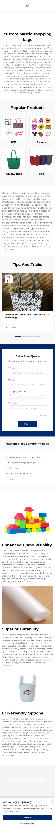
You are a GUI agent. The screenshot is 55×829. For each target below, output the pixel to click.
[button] (18, 336)
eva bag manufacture (16, 457)
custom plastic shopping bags (20, 462)
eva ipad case (12, 468)
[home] (28, 5)
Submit (27, 424)
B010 (13, 142)
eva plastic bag (39, 457)
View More (10, 327)
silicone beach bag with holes (20, 473)
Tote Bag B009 (14, 174)
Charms (41, 142)
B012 (41, 174)
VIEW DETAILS (13, 127)
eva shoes (10, 479)
